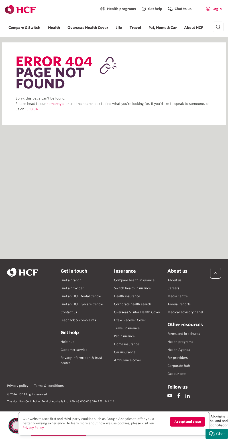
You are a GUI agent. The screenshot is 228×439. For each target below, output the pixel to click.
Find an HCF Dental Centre (81, 296)
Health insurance (127, 296)
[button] (217, 434)
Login (217, 9)
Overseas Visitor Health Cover (137, 312)
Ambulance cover (127, 360)
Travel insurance (127, 328)
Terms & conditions (49, 385)
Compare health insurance (134, 280)
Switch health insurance (132, 288)
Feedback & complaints (78, 320)
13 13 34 (31, 109)
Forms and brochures (183, 333)
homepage (55, 104)
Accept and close (187, 421)
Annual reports (179, 304)
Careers (173, 288)
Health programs (121, 9)
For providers (177, 357)
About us (174, 280)
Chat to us (183, 9)
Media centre (177, 296)
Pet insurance (124, 336)
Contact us (69, 312)
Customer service (74, 349)
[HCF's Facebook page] (178, 395)
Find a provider (72, 288)
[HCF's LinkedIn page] (187, 395)
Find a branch (71, 280)
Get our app (176, 373)
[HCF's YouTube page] (169, 395)
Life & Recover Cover (130, 320)
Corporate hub (178, 365)
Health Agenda (178, 349)
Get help (155, 9)
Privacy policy (17, 385)
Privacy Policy (33, 427)
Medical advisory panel (185, 312)
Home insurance (126, 344)
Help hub (68, 341)
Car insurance (124, 352)
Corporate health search (132, 304)
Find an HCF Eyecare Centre (82, 304)
